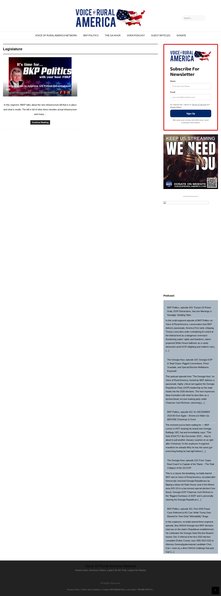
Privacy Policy (73, 589)
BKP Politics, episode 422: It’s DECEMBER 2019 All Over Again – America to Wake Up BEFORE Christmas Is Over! (188, 416)
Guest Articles (160, 35)
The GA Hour (113, 35)
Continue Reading (40, 122)
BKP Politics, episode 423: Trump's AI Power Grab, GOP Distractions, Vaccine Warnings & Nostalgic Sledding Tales (189, 311)
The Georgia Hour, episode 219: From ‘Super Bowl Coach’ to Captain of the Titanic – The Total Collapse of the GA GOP (190, 464)
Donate (181, 35)
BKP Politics (91, 35)
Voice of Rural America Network (56, 35)
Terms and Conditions (91, 589)
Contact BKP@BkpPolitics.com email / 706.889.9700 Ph (127, 589)
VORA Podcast (136, 35)
